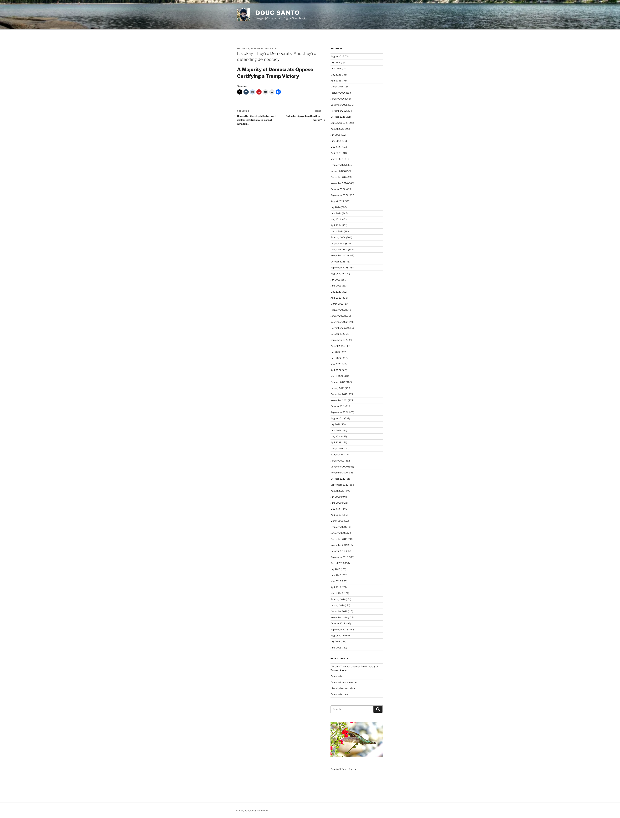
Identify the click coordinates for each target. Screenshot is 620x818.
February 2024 (338, 237)
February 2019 (338, 599)
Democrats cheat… (340, 694)
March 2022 (337, 376)
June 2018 (336, 647)
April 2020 (336, 514)
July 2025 (336, 134)
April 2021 (336, 442)
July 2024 (336, 207)
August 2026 (337, 56)
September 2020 (339, 484)
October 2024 (338, 189)
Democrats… (337, 676)
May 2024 (336, 219)
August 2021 (337, 418)
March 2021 (337, 448)
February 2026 (338, 92)
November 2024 (339, 183)
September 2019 (339, 557)
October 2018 (338, 623)
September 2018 (339, 629)
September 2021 (339, 412)
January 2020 (338, 533)
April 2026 (336, 80)
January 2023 (338, 315)
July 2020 (336, 496)
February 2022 (338, 382)
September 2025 (339, 122)
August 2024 (337, 201)
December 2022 (339, 322)
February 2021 (338, 454)
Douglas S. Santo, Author (343, 769)
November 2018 (339, 617)
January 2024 (338, 243)
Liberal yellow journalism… (344, 688)
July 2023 (336, 279)
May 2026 (336, 74)
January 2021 (337, 460)
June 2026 (336, 68)
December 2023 (339, 249)
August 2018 (337, 635)
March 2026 (337, 86)
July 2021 (335, 424)
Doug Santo (278, 12)
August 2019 (337, 563)
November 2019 (339, 545)
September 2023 (339, 267)
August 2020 (337, 490)
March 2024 (337, 231)
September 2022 (339, 340)
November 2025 (339, 110)
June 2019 (336, 575)
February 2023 (338, 309)
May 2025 (336, 147)
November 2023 (339, 255)
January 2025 (338, 171)
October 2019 (338, 551)
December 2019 (339, 539)
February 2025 (338, 165)
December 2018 (339, 611)
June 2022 (336, 358)
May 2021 (336, 436)
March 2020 (337, 520)
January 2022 (338, 388)
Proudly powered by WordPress (252, 810)
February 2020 (338, 527)
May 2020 (336, 508)
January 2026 (338, 98)
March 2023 (337, 303)
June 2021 (336, 430)
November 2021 (339, 400)
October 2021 (338, 406)
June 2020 (336, 502)
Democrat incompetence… (344, 682)
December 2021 (339, 394)
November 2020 (339, 472)
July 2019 (335, 569)
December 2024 (339, 177)
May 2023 (336, 291)
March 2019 (337, 593)
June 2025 (336, 141)
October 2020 (338, 478)
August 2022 (337, 346)
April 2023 (336, 297)
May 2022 (336, 364)
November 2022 (339, 327)
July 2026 (336, 62)
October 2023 (338, 261)
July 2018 (335, 641)
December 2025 (339, 104)
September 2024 (339, 195)
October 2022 (338, 333)
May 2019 (336, 581)
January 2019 (338, 605)
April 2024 (336, 225)
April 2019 (336, 587)
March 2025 (337, 159)
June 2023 (336, 285)
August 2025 (337, 128)
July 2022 (335, 352)
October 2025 (338, 116)
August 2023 (337, 273)
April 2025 (336, 153)
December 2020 (339, 466)
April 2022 (336, 370)
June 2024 (336, 213)
